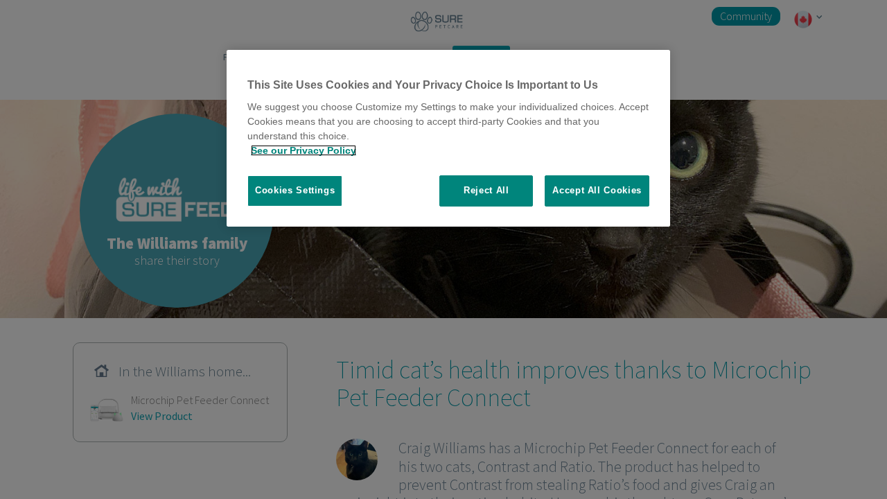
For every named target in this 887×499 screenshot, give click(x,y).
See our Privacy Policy (303, 150)
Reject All (486, 190)
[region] (448, 138)
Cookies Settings (295, 190)
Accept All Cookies (597, 190)
